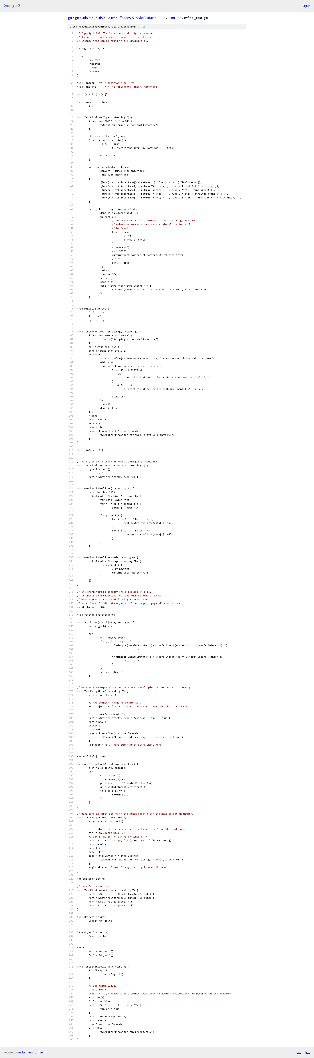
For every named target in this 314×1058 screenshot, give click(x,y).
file (142, 26)
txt (299, 1052)
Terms (42, 1052)
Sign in (306, 5)
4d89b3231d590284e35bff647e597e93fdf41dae (118, 17)
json (307, 1052)
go (70, 17)
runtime (174, 17)
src (163, 17)
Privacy (32, 1052)
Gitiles (21, 1052)
